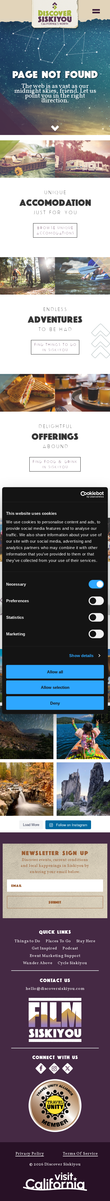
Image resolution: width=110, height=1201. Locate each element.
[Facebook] (40, 1068)
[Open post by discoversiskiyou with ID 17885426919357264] (26, 789)
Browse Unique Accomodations (55, 230)
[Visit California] (55, 1182)
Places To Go (58, 941)
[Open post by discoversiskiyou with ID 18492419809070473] (26, 732)
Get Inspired (44, 948)
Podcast (70, 948)
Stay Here (86, 941)
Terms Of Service (80, 1154)
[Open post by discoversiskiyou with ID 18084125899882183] (83, 789)
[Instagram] (54, 1068)
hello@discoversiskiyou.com (55, 989)
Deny (55, 703)
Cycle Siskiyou (72, 963)
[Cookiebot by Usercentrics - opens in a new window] (80, 494)
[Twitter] (67, 1068)
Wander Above (38, 963)
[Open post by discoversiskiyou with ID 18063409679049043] (83, 732)
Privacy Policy (29, 1154)
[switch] (96, 600)
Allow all (55, 671)
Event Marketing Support (55, 956)
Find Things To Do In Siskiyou (55, 347)
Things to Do (27, 941)
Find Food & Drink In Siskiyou (55, 464)
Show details (81, 655)
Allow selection (55, 687)
